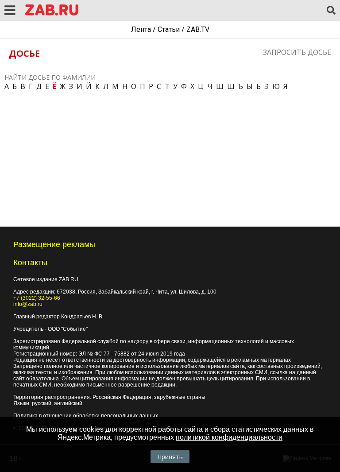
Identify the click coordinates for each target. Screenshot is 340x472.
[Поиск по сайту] (331, 10)
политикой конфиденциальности (229, 437)
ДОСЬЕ (24, 53)
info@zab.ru (27, 304)
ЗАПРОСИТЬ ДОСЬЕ (297, 52)
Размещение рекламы (54, 244)
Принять (170, 457)
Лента (141, 29)
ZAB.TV (197, 29)
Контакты (30, 262)
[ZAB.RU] (51, 14)
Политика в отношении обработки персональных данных (85, 416)
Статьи (169, 29)
